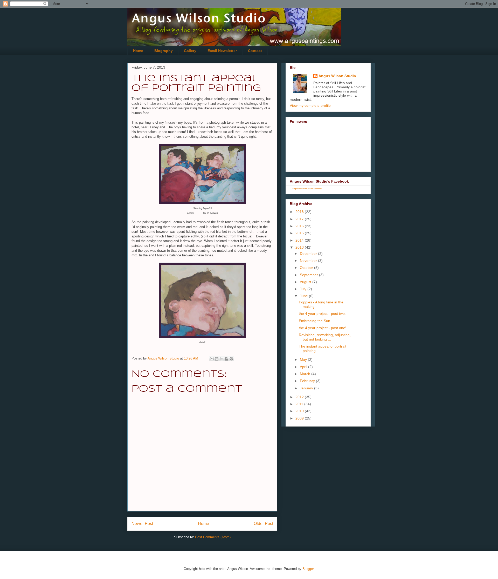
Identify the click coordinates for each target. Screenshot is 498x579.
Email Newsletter (222, 51)
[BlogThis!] (216, 358)
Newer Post (142, 523)
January (307, 388)
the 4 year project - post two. (322, 313)
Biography (163, 51)
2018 (300, 212)
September (309, 275)
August (306, 282)
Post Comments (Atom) (213, 537)
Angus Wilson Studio (337, 76)
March (305, 374)
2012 (300, 397)
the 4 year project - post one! (322, 328)
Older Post (263, 523)
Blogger (308, 569)
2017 (300, 219)
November (309, 260)
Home (138, 51)
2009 (300, 418)
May (304, 359)
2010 (300, 411)
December (309, 253)
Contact (255, 51)
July (303, 289)
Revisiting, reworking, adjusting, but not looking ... (325, 337)
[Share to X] (221, 358)
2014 (300, 240)
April (304, 367)
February (308, 381)
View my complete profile (310, 105)
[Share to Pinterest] (231, 358)
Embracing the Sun (314, 321)
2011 (299, 404)
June (304, 296)
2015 (300, 233)
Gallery (190, 51)
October (307, 267)
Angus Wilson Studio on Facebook (307, 189)
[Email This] (211, 358)
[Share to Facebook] (226, 358)
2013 (300, 247)
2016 (300, 226)
